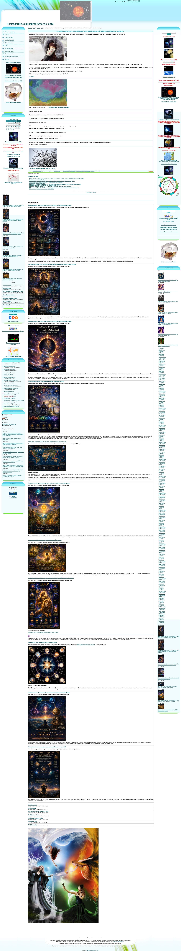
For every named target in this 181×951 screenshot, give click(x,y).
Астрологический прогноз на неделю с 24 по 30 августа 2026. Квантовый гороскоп (13, 206)
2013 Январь (162, 396)
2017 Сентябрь (162, 476)
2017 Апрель (162, 469)
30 (11, 130)
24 (13, 128)
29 (8, 130)
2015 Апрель (162, 435)
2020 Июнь (161, 523)
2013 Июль (161, 405)
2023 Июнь (161, 574)
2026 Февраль (162, 614)
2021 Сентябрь (162, 544)
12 (17, 124)
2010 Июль (161, 354)
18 (15, 126)
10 (13, 124)
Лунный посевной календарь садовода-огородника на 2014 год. (12, 476)
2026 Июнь (161, 619)
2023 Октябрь (162, 579)
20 (19, 126)
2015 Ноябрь (162, 445)
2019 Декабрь (162, 514)
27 (19, 128)
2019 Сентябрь (162, 510)
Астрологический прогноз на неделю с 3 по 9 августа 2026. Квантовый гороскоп (13, 270)
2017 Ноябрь (162, 479)
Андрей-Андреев (57, 171)
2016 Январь (162, 447)
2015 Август (161, 440)
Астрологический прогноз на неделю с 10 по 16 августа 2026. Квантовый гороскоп (13, 233)
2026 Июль (161, 621)
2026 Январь (162, 612)
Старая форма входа (13, 321)
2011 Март (161, 365)
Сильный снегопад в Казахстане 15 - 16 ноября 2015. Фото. (44, 185)
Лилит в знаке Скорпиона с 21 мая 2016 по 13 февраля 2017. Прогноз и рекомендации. (13, 466)
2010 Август (161, 355)
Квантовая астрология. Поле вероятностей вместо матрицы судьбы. (13, 247)
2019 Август (161, 509)
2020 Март (161, 518)
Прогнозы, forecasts (8, 396)
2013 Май (161, 402)
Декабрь (38, 28)
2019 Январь (162, 499)
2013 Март (161, 399)
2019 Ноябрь (162, 513)
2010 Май (161, 351)
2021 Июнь (161, 540)
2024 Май (161, 587)
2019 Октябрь (162, 511)
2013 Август (161, 406)
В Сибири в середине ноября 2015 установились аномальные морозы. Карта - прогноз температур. (55, 184)
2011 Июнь (161, 369)
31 (13, 130)
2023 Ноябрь (162, 581)
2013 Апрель (162, 401)
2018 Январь (162, 482)
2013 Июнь (161, 404)
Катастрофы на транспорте (10, 393)
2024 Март (161, 584)
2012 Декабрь (162, 395)
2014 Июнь (161, 421)
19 (17, 126)
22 (8, 128)
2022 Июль (161, 558)
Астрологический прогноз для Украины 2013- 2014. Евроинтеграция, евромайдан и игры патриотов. (13, 434)
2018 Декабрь (162, 497)
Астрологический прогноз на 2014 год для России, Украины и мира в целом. (13, 457)
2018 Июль (161, 490)
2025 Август (161, 605)
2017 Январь (162, 465)
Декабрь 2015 (13, 119)
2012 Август (161, 389)
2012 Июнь (161, 386)
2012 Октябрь (162, 392)
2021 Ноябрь (162, 547)
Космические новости (9, 402)
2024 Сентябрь (162, 591)
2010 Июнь (161, 352)
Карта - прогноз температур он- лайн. (59, 107)
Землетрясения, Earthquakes (11, 362)
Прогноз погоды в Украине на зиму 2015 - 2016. (41, 188)
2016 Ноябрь (162, 462)
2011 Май (161, 368)
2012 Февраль (162, 381)
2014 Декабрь (162, 429)
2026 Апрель (162, 616)
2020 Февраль (162, 517)
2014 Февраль (162, 415)
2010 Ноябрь (162, 360)
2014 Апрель (162, 418)
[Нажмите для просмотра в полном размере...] (44, 256)
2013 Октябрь (162, 409)
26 (17, 128)
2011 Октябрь (162, 375)
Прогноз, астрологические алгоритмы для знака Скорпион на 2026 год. (168, 324)
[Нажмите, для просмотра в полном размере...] (48, 61)
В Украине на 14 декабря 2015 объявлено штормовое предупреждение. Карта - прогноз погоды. (54, 187)
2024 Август (161, 589)
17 (13, 126)
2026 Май (161, 618)
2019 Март (161, 501)
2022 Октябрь (162, 562)
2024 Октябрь (162, 592)
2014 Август (161, 423)
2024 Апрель (162, 585)
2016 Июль (161, 456)
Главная (30, 28)
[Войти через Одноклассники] (16, 317)
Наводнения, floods (8, 369)
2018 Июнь (161, 489)
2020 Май (161, 521)
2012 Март (161, 382)
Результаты (5, 424)
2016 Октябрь (162, 460)
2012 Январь (162, 379)
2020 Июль (161, 524)
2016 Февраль (162, 449)
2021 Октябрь (162, 545)
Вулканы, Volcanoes (8, 366)
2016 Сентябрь (162, 459)
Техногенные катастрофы (10, 388)
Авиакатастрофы (8, 391)
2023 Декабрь (162, 582)
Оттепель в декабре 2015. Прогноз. (38, 179)
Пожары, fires (7, 372)
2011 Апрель (162, 367)
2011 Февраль (162, 364)
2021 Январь (162, 533)
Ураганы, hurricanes (8, 377)
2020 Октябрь (162, 528)
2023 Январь (162, 567)
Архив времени (7, 403)
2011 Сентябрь (162, 374)
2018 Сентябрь (162, 493)
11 (15, 124)
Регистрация (131, 1)
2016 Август (161, 457)
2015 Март (161, 433)
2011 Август (161, 372)
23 (11, 128)
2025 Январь (162, 596)
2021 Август (161, 543)
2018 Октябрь (162, 494)
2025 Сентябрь (162, 606)
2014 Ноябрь (162, 428)
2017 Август (161, 474)
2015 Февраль (162, 432)
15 (8, 126)
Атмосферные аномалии (10, 385)
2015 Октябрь (162, 443)
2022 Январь (162, 550)
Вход (136, 1)
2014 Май (161, 419)
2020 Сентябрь (162, 527)
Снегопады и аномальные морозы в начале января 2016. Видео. (46, 182)
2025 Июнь (161, 602)
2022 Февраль (162, 551)
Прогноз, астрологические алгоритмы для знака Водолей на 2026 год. (168, 291)
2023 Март (161, 570)
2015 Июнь (161, 438)
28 (6, 130)
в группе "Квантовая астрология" (86, 644)
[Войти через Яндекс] (13, 317)
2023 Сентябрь (162, 578)
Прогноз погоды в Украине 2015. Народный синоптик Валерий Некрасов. (13, 444)
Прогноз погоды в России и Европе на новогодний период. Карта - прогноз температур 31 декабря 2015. (56, 178)
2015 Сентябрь (162, 442)
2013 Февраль (162, 398)
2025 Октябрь (162, 608)
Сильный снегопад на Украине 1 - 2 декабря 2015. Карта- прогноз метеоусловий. (50, 186)
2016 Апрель (162, 452)
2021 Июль (161, 541)
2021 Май (161, 538)
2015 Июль (161, 439)
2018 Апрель (162, 486)
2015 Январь (162, 430)
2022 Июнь (161, 557)
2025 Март (161, 598)
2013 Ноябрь (162, 411)
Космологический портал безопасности (30, 24)
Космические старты (9, 394)
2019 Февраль (162, 500)
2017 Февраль (162, 466)
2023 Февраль (162, 568)
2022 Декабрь (162, 565)
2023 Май (161, 572)
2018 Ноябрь (162, 496)
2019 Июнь (161, 506)
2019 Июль (161, 507)
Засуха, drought (7, 374)
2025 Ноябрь (162, 609)
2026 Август (161, 622)
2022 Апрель (162, 554)
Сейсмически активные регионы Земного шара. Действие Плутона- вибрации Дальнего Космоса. (13, 471)
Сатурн (92, 171)
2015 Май (161, 436)
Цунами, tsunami (8, 383)
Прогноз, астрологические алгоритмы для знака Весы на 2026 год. (168, 335)
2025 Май (161, 601)
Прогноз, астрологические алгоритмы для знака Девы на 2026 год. (168, 345)
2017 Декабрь (162, 480)
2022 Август (161, 560)
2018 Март (161, 484)
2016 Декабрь (162, 463)
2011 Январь (162, 362)
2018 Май (161, 487)
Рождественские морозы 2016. (37, 183)
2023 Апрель (162, 571)
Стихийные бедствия (9, 398)
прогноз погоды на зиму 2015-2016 (77, 171)
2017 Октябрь (162, 477)
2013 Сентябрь (162, 408)
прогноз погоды (87, 171)
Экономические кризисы (9, 380)
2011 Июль (161, 371)
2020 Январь (162, 516)
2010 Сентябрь (162, 357)
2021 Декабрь (162, 548)
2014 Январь (162, 413)
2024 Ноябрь (162, 594)
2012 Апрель (162, 384)
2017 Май (161, 470)
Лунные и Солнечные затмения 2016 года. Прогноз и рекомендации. (13, 461)
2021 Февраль (162, 534)
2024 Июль (161, 588)
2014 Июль (161, 422)
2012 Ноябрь (162, 394)
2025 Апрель (162, 599)
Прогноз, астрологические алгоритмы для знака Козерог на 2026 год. (168, 302)
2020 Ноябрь (162, 530)
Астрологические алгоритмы (10, 406)
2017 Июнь (161, 472)
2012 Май (161, 385)
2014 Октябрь (162, 426)
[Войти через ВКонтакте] (10, 317)
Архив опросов (12, 424)
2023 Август (161, 577)
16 (11, 126)
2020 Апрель (162, 520)
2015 (34, 28)
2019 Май (161, 504)
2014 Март (161, 416)
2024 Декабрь (162, 595)
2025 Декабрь (162, 611)
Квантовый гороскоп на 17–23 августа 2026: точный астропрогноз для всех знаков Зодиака (13, 220)
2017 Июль (161, 473)
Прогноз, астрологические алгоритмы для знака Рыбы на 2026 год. (168, 281)
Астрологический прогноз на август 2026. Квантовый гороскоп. (12, 279)
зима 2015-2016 (66, 171)
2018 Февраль (162, 483)
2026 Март (161, 615)
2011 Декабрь (162, 378)
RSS (139, 1)
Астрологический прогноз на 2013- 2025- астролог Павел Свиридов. (12, 448)
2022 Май (161, 555)
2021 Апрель (162, 537)
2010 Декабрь (162, 361)
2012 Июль (161, 388)
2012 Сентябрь (162, 391)
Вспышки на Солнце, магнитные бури (13, 400)
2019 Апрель (162, 503)
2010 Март (161, 348)
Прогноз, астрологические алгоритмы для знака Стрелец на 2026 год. (168, 313)
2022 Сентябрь (162, 561)
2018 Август (161, 491)
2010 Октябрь (162, 358)
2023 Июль (161, 575)
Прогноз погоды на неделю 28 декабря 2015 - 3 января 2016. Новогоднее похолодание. (52, 181)
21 (6, 128)
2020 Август (161, 526)
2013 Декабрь (162, 412)
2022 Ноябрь (162, 564)
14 (6, 126)
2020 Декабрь (162, 531)
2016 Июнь (161, 455)
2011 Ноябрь (162, 377)
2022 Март (161, 552)
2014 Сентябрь (162, 425)
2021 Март (161, 535)
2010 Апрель (162, 350)
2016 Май (161, 453)
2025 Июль (161, 604)
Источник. (31, 76)
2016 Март (161, 450)
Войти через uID (13, 314)
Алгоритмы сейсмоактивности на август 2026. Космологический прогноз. (12, 256)
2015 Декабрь (162, 446)
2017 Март (161, 467)
